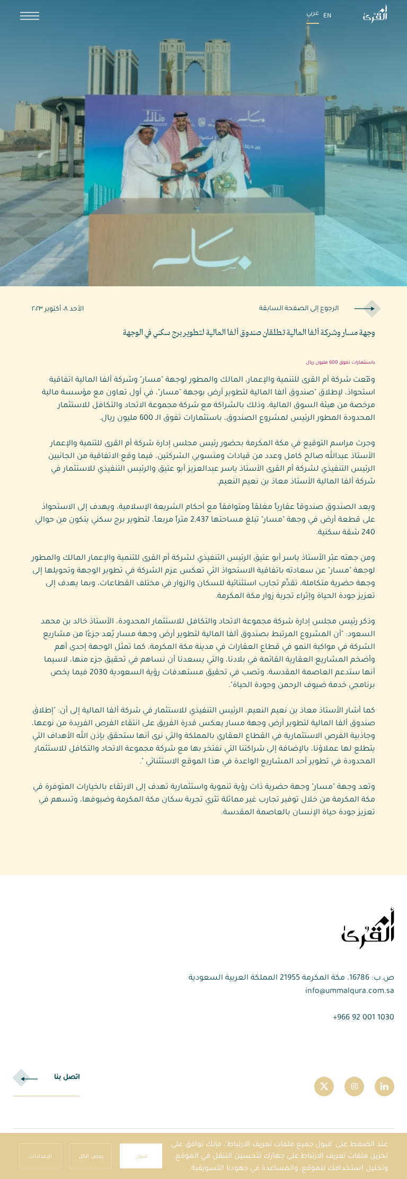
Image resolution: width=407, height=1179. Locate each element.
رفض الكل (90, 1156)
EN (327, 15)
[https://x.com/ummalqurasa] (324, 1086)
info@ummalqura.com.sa (349, 990)
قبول (141, 1156)
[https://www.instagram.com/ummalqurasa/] (354, 1086)
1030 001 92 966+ (363, 1017)
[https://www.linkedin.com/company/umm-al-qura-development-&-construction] (384, 1086)
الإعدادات (40, 1156)
